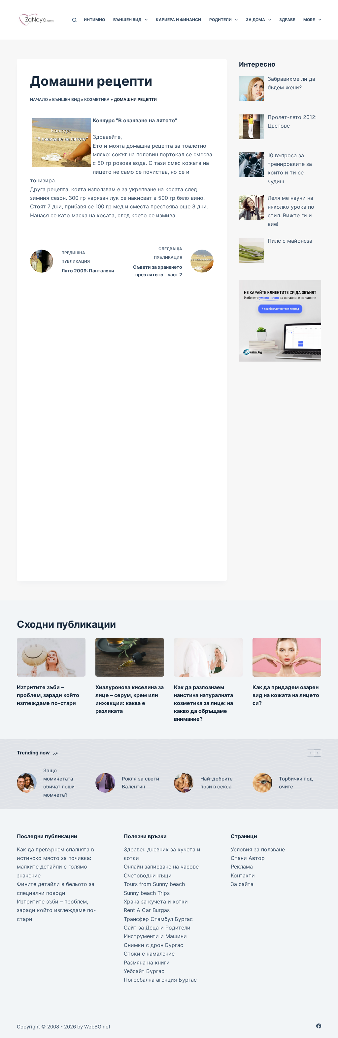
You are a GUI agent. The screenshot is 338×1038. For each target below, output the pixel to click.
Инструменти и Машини (155, 936)
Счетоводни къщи (148, 875)
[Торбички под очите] (262, 783)
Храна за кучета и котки (156, 901)
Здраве (287, 19)
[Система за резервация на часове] (280, 320)
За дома (255, 19)
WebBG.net (97, 1026)
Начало (39, 99)
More (309, 19)
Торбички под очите (296, 783)
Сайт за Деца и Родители (157, 927)
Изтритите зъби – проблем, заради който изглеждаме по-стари (48, 695)
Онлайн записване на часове (161, 866)
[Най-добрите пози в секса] (184, 783)
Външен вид (127, 19)
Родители (220, 19)
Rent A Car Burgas (147, 910)
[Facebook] (318, 1025)
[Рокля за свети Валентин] (105, 783)
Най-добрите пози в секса (216, 783)
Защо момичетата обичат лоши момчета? (59, 782)
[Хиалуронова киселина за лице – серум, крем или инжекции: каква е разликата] (129, 657)
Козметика (97, 99)
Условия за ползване (258, 849)
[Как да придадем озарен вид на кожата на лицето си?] (287, 657)
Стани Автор (248, 858)
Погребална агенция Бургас (160, 979)
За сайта (242, 884)
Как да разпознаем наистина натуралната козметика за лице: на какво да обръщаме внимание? (203, 703)
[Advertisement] (280, 474)
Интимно (94, 19)
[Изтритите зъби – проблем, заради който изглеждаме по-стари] (51, 657)
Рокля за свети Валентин (140, 783)
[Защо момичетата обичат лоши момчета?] (27, 783)
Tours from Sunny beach (154, 884)
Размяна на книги (147, 962)
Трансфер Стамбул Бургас (158, 919)
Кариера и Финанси (178, 19)
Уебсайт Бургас (144, 971)
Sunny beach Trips (147, 893)
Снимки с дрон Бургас (153, 945)
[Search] (74, 20)
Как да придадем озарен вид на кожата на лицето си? (286, 695)
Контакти (243, 875)
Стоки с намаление (149, 953)
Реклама (242, 866)
